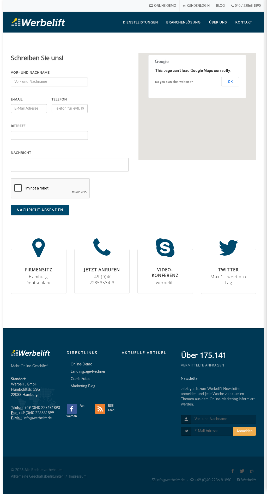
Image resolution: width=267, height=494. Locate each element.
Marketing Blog (83, 386)
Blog (220, 5)
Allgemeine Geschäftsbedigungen (37, 476)
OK (230, 82)
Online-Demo (164, 5)
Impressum (78, 476)
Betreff (18, 125)
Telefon (59, 99)
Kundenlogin (198, 5)
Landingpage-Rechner (88, 371)
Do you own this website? (174, 82)
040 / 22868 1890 (247, 5)
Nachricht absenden (40, 210)
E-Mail (17, 99)
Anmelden (244, 431)
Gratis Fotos (80, 379)
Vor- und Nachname (30, 72)
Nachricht (21, 152)
